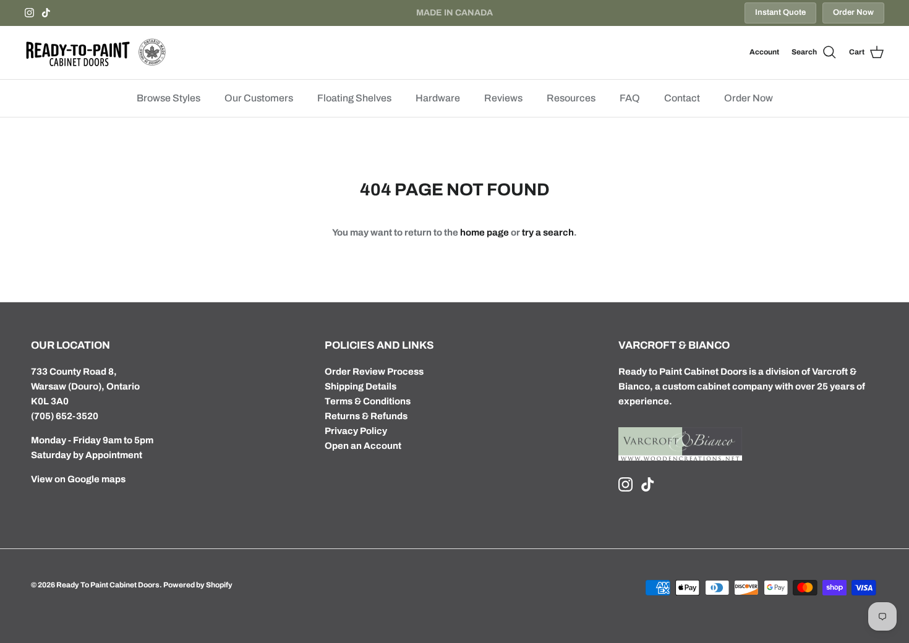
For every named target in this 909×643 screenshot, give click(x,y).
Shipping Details (360, 386)
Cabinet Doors (715, 372)
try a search (548, 232)
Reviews (503, 98)
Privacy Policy (356, 431)
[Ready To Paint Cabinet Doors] (96, 52)
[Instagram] (29, 12)
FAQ (630, 98)
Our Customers (258, 98)
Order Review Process (374, 372)
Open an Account (363, 446)
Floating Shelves (354, 98)
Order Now (853, 12)
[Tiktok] (46, 12)
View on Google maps (78, 479)
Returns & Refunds (366, 416)
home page (484, 232)
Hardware (438, 98)
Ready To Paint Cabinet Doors (108, 585)
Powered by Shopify (198, 585)
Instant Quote (780, 12)
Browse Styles (168, 98)
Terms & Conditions (368, 401)
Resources (571, 98)
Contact (682, 98)
